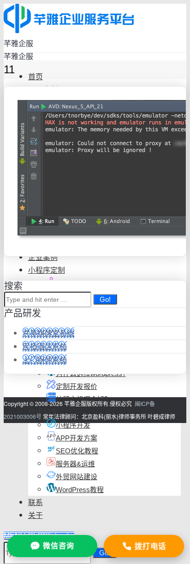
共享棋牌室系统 (48, 333)
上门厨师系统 (45, 359)
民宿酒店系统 (45, 346)
